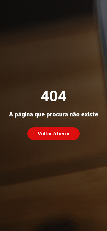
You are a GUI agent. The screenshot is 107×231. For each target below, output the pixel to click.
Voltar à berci (53, 133)
